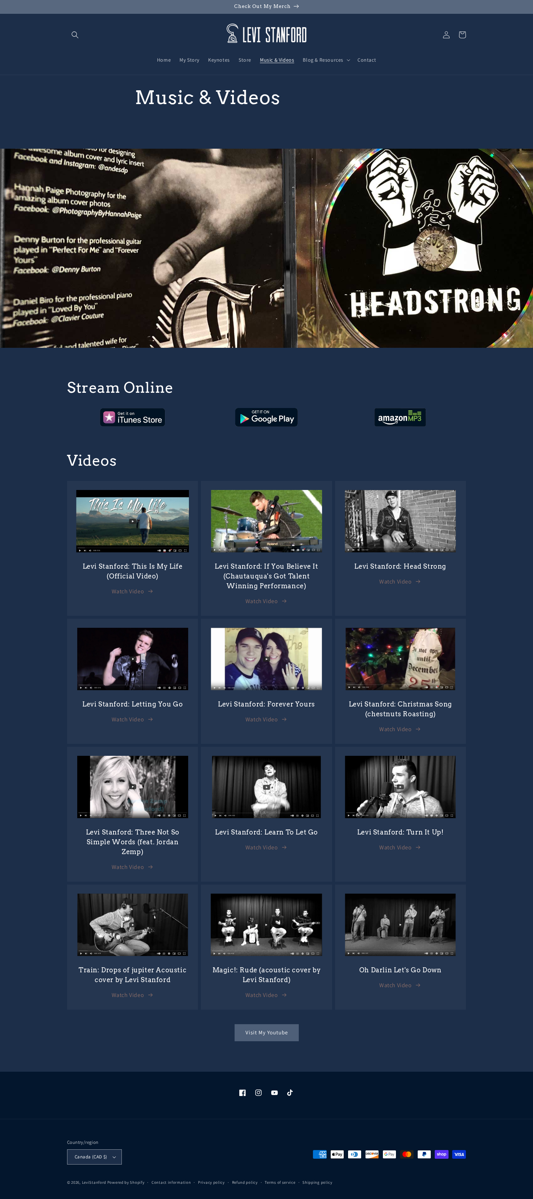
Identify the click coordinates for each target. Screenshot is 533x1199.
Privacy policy (211, 1182)
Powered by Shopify (126, 1182)
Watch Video (128, 591)
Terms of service (280, 1182)
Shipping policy (317, 1182)
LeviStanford (94, 1182)
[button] (75, 35)
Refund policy (245, 1182)
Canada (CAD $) (91, 1157)
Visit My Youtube (266, 1032)
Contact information (171, 1182)
